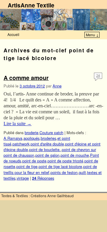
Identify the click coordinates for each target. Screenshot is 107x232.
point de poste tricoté (65, 161)
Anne (57, 86)
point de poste (34, 161)
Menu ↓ (92, 34)
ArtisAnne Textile (31, 5)
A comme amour (26, 77)
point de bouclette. (45, 149)
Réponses (43, 178)
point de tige (26, 166)
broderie (31, 132)
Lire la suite (18, 123)
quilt (82, 172)
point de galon (47, 155)
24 (98, 75)
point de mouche (75, 155)
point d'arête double (47, 144)
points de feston (64, 172)
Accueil (13, 34)
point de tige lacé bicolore (60, 166)
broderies (48, 138)
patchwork (20, 144)
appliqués (31, 138)
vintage (23, 178)
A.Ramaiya (13, 138)
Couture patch (51, 132)
